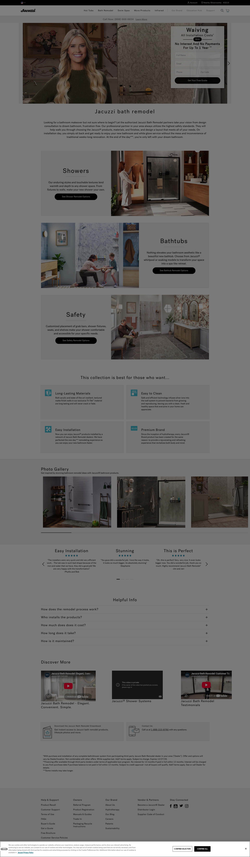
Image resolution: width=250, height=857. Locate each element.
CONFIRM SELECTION (182, 849)
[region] (125, 849)
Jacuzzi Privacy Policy (25, 853)
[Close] (246, 849)
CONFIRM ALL (202, 849)
